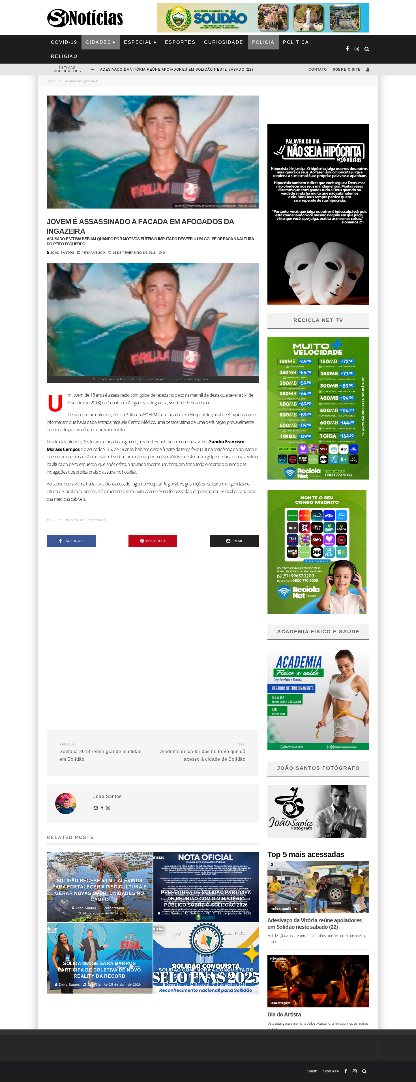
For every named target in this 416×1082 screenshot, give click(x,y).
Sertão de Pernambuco (87, 520)
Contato (317, 69)
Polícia (263, 42)
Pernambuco (93, 252)
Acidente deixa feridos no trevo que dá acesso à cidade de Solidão (203, 752)
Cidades (98, 42)
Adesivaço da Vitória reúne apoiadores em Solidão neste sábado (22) (314, 923)
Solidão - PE (289, 909)
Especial (138, 42)
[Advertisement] (153, 599)
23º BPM (56, 520)
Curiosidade (223, 42)
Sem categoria (280, 1003)
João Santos (61, 252)
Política (296, 42)
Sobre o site (347, 69)
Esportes (180, 42)
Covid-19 (64, 42)
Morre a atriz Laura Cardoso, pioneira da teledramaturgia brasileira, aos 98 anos (192, 69)
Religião (64, 56)
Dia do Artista (284, 1014)
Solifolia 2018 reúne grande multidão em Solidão (100, 752)
